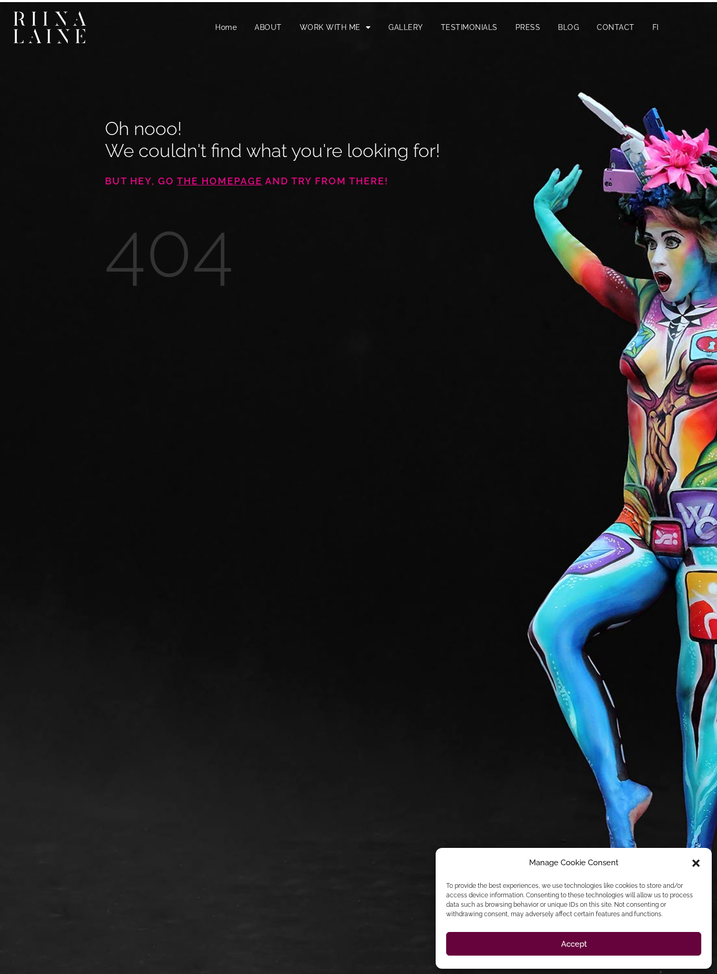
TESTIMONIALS (469, 27)
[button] (696, 863)
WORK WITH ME (330, 27)
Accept (574, 944)
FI (655, 27)
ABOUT (268, 27)
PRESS (528, 27)
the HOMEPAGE (219, 180)
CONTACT (616, 27)
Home (226, 27)
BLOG (568, 27)
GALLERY (405, 27)
